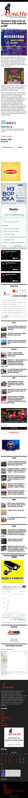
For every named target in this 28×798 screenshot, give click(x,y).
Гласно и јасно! (4, 723)
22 (20, 761)
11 (5, 759)
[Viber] (12, 123)
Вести (2, 715)
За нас (5, 784)
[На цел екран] (25, 421)
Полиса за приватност (8, 792)
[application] (14, 415)
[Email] (15, 123)
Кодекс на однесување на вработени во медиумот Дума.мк (14, 790)
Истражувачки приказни (6, 718)
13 (12, 759)
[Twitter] (5, 123)
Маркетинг (5, 785)
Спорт (2, 722)
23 (23, 761)
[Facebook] (2, 123)
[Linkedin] (7, 123)
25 (5, 762)
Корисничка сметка (14, 432)
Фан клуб (3, 711)
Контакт (5, 788)
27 (12, 762)
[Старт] (2, 421)
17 (1, 761)
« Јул (2, 767)
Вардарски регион (4, 717)
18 (5, 761)
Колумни (2, 720)
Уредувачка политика (7, 789)
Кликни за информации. (7, 649)
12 (8, 759)
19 (8, 761)
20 (12, 761)
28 (16, 762)
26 (9, 762)
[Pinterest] (10, 123)
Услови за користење (7, 793)
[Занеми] (23, 421)
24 (1, 762)
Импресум (5, 787)
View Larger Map (3, 675)
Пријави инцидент (5, 725)
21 (16, 761)
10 (1, 759)
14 (16, 759)
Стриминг (3, 713)
